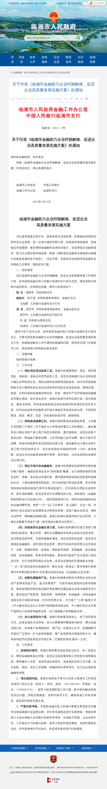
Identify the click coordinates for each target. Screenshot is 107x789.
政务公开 (32, 59)
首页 (12, 59)
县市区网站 (41, 748)
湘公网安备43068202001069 (24, 772)
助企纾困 (65, 72)
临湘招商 (92, 59)
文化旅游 (80, 59)
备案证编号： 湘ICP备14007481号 (60, 767)
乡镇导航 (86, 748)
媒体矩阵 (61, 3)
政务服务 (44, 59)
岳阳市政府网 (40, 3)
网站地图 (93, 772)
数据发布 (68, 59)
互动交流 (56, 59)
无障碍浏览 (75, 3)
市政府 (21, 59)
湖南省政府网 (26, 3)
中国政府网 (13, 3)
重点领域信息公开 (51, 72)
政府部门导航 (63, 748)
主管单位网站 (18, 748)
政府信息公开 (35, 72)
